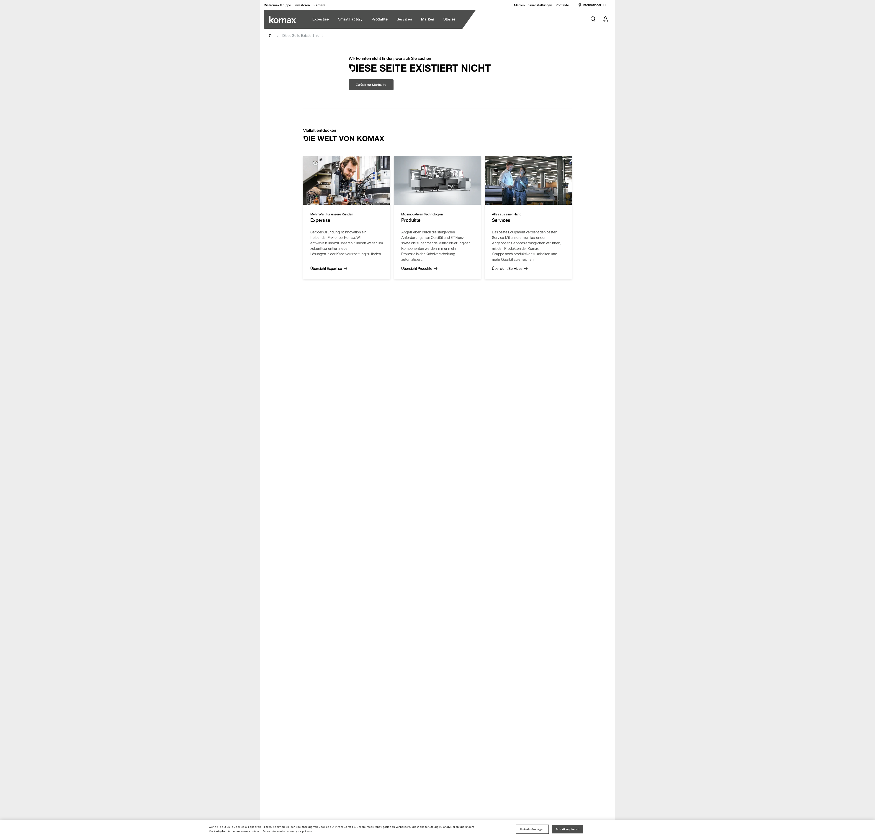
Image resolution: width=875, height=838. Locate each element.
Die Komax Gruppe (277, 5)
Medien (519, 5)
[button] (532, 829)
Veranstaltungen (540, 5)
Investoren (302, 5)
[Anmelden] (605, 19)
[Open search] (592, 19)
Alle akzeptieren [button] (567, 829)
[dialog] (437, 829)
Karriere (319, 5)
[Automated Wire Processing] (282, 19)
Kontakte (562, 5)
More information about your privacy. (288, 831)
